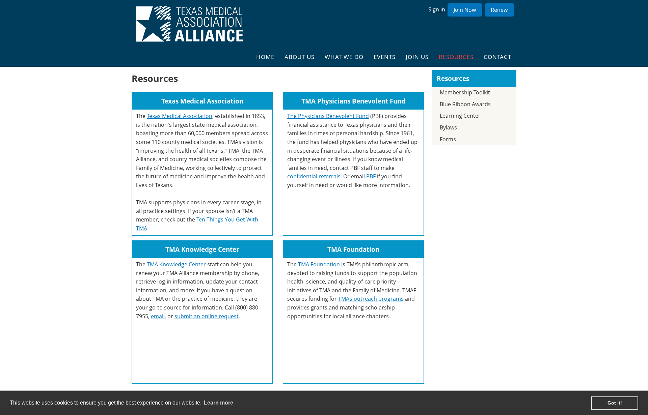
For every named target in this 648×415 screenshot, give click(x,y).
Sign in (436, 9)
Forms (448, 139)
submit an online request (206, 316)
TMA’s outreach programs (371, 298)
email (158, 316)
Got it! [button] (615, 403)
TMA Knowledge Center (176, 264)
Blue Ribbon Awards (465, 104)
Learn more (218, 403)
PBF (371, 176)
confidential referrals (314, 176)
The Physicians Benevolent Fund (328, 116)
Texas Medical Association (179, 116)
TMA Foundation (319, 264)
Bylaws (448, 127)
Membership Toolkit (465, 92)
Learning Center (460, 115)
